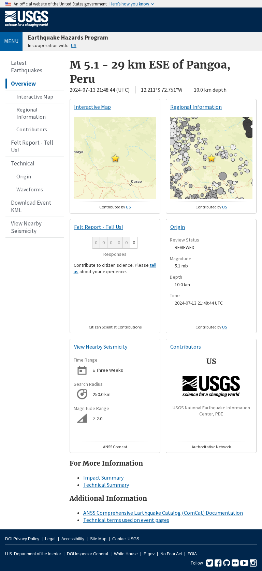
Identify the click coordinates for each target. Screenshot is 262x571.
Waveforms (29, 189)
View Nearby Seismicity (26, 227)
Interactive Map (34, 96)
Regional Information (31, 113)
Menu (11, 41)
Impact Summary (103, 477)
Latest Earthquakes (26, 66)
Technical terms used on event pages (126, 519)
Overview (23, 83)
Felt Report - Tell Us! (32, 146)
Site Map (98, 539)
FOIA (192, 554)
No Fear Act (171, 554)
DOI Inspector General (87, 554)
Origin (23, 176)
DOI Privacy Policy (22, 539)
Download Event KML (31, 206)
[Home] (26, 28)
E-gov (149, 554)
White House (126, 554)
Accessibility (72, 539)
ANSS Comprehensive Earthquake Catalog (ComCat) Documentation (163, 512)
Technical (22, 163)
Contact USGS (125, 539)
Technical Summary (106, 484)
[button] (115, 158)
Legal (50, 539)
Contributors (31, 129)
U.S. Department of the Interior (33, 554)
